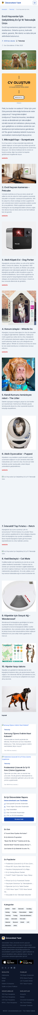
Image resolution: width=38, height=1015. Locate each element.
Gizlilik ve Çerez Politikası (9, 986)
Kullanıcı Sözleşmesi (8, 983)
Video (7, 919)
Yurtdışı (14, 912)
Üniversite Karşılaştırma (27, 1000)
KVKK (3, 981)
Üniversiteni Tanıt (13, 3)
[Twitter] (5, 968)
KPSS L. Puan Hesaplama (9, 1002)
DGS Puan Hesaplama (8, 997)
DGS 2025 (14, 919)
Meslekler (8, 925)
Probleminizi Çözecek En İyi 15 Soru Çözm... (20, 864)
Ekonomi (15, 922)
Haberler (7, 922)
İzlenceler (21, 908)
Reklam (22, 997)
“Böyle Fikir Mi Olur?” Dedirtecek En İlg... (17, 841)
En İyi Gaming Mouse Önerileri (15, 872)
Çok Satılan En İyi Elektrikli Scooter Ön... (17, 848)
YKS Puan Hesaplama (8, 994)
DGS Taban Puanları (26, 983)
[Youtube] (11, 968)
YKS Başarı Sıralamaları (27, 975)
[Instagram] (2, 968)
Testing (15, 915)
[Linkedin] (14, 968)
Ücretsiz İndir (19, 819)
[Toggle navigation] (35, 3)
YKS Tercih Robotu (26, 1002)
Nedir (13, 908)
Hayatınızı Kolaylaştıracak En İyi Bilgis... (18, 869)
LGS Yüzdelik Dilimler (26, 981)
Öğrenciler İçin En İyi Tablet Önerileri (17, 886)
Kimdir (22, 922)
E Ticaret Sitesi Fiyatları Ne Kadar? (15, 833)
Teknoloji (11, 9)
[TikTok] (8, 968)
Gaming (7, 912)
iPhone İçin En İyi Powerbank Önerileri (18, 881)
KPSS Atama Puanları (26, 978)
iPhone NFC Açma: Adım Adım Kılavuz (18, 866)
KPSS (15, 925)
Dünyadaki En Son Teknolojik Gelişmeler (18, 895)
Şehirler (7, 908)
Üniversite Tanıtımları (26, 1005)
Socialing (28, 908)
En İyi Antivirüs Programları (13, 837)
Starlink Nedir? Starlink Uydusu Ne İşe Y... (17, 845)
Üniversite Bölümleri (25, 915)
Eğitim (30, 912)
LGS (28, 922)
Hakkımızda (5, 975)
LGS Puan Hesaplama (8, 1000)
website (5, 158)
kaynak (4, 715)
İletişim (4, 978)
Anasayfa (4, 9)
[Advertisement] (19, 502)
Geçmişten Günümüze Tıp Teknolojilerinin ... (19, 883)
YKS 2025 (22, 919)
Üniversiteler (22, 912)
